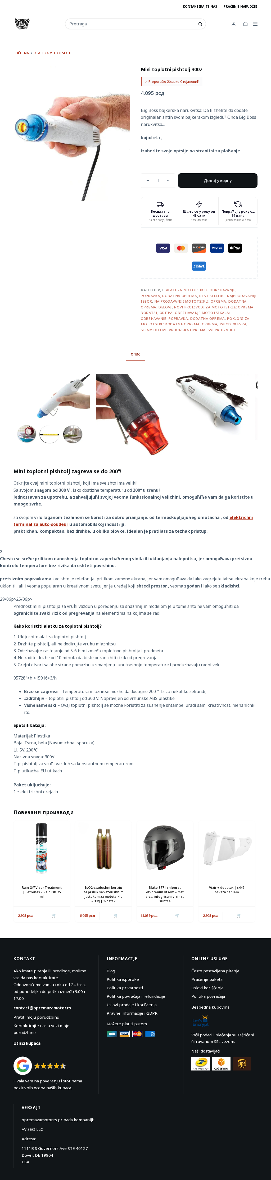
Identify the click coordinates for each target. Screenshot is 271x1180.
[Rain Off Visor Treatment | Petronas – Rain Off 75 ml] (41, 849)
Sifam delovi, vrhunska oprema (173, 329)
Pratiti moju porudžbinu (36, 1017)
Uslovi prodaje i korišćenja (132, 1004)
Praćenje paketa (207, 979)
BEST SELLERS (212, 295)
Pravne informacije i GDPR (132, 1013)
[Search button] (200, 24)
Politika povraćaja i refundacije (136, 996)
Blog (111, 970)
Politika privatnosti (125, 987)
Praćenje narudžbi (241, 6)
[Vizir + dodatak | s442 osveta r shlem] (226, 849)
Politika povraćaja (208, 996)
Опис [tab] (135, 354)
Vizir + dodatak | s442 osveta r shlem (226, 889)
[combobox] (132, 24)
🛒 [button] (54, 915)
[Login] (234, 24)
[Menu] (255, 23)
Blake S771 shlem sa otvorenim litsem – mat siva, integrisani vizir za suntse (165, 894)
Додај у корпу (218, 180)
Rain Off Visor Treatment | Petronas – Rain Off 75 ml (42, 892)
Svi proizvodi (221, 329)
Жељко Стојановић (183, 81)
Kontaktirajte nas (200, 6)
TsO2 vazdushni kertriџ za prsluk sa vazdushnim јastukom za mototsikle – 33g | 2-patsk (103, 894)
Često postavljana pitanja (215, 970)
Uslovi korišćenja (207, 987)
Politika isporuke (123, 979)
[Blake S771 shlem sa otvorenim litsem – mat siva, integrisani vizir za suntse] (165, 849)
